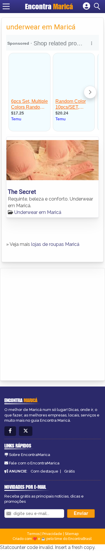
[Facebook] (10, 431)
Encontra (49, 6)
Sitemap (71, 534)
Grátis (69, 471)
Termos (33, 534)
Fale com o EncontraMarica (34, 463)
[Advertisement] (52, 323)
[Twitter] (25, 431)
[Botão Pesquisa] (98, 6)
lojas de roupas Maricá (55, 244)
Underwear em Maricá (37, 212)
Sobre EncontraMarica (29, 454)
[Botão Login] (86, 6)
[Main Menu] (6, 6)
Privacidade (52, 534)
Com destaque (44, 471)
